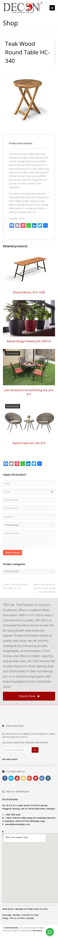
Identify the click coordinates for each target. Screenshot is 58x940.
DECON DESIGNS (11, 928)
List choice (7, 742)
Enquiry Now (26, 696)
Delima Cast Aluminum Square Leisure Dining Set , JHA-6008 (44, 588)
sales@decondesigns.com (17, 824)
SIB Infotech (37, 930)
